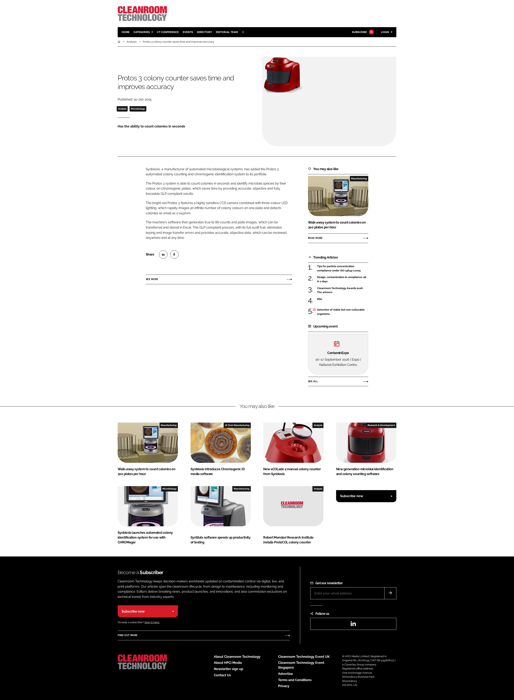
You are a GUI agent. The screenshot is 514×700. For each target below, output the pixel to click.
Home (126, 32)
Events (188, 32)
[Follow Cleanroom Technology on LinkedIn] (353, 625)
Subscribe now (351, 496)
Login (385, 32)
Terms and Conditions (295, 680)
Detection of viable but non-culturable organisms (342, 312)
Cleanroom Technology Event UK (304, 657)
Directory (204, 32)
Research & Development (381, 425)
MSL (342, 299)
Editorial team (227, 32)
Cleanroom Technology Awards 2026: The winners (342, 290)
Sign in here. (152, 622)
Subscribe (359, 32)
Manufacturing (359, 178)
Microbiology (138, 109)
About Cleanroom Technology (237, 657)
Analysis (122, 109)
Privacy (283, 686)
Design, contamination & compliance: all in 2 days (342, 279)
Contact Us (222, 675)
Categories (142, 32)
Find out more (127, 635)
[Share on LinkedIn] (163, 254)
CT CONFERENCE (168, 32)
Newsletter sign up (228, 669)
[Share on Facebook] (174, 254)
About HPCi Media (228, 663)
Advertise (285, 674)
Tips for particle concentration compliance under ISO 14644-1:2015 (342, 268)
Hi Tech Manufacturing (237, 425)
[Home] (119, 41)
